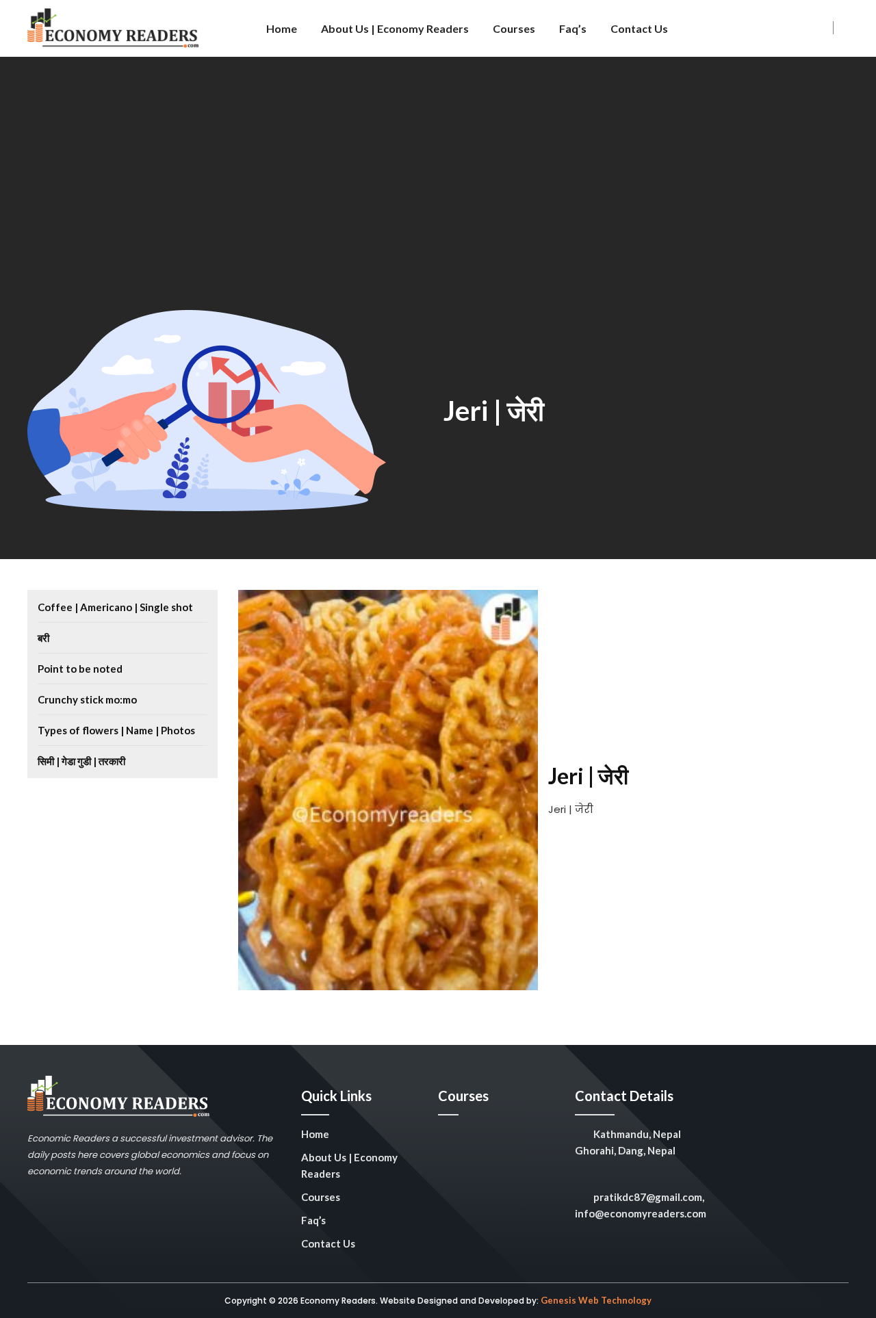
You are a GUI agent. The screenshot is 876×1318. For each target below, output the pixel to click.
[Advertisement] (438, 207)
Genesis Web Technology (596, 1300)
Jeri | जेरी (493, 410)
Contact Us (639, 28)
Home (281, 28)
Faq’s (573, 28)
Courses (514, 28)
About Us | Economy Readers (395, 28)
